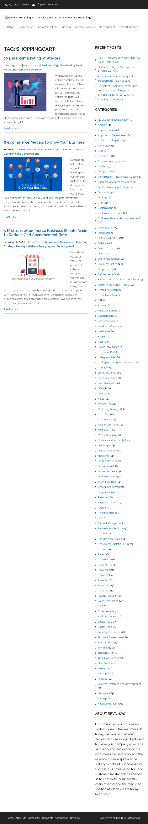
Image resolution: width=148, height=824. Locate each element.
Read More (103, 794)
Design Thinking (107, 248)
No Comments (31, 65)
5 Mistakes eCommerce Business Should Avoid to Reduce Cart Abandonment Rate (45, 233)
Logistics (103, 393)
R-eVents (103, 533)
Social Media (105, 621)
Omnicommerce (107, 471)
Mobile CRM (105, 429)
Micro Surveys (106, 414)
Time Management (109, 658)
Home (10, 27)
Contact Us (34, 818)
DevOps (102, 253)
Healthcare (104, 331)
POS (100, 518)
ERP (100, 300)
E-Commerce (65, 149)
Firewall (102, 305)
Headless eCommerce (110, 326)
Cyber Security (106, 227)
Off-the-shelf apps (108, 461)
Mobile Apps (105, 419)
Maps (101, 398)
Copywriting (105, 192)
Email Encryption (108, 289)
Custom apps (105, 207)
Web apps (103, 673)
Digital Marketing (47, 27)
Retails (102, 554)
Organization (105, 492)
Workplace (104, 693)
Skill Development (108, 616)
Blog (100, 150)
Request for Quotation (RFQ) (114, 543)
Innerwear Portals (108, 352)
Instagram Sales (107, 357)
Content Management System (115, 182)
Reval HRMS (105, 564)
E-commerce (25, 27)
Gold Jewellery (106, 321)
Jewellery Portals (108, 372)
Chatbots (103, 166)
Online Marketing (108, 476)
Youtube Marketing (109, 703)
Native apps (104, 445)
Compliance (105, 171)
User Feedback (106, 663)
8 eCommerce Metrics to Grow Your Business (44, 142)
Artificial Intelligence (109, 140)
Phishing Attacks (107, 512)
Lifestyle (102, 388)
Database (103, 243)
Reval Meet (104, 569)
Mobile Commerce (108, 424)
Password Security (108, 497)
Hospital (102, 336)
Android (102, 124)
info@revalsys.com (47, 4)
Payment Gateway (108, 502)
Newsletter (104, 455)
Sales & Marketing (108, 601)
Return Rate (105, 559)
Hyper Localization (108, 346)
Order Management (109, 486)
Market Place (105, 403)
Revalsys (21, 246)
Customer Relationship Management (119, 218)
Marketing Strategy (30, 69)
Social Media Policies (110, 632)
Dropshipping (106, 269)
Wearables (104, 668)
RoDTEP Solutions (108, 595)
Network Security (129, 27)
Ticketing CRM (106, 652)
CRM (100, 202)
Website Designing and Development (51, 246)
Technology (104, 647)
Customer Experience (110, 213)
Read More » (11, 128)
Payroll (102, 507)
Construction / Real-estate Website (118, 176)
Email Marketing (107, 295)
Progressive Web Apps (111, 528)
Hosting (102, 341)
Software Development (111, 637)
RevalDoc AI (105, 580)
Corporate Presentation (55, 818)
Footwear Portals (107, 310)
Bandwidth (104, 145)
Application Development (112, 135)
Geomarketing (106, 315)
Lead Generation (107, 383)
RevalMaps (104, 585)
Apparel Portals (107, 130)
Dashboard (104, 232)
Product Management (110, 523)
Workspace (104, 698)
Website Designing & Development (95, 27)
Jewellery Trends (107, 378)
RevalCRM (104, 575)
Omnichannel (106, 466)
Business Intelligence (110, 161)
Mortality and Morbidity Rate (114, 440)
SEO (100, 606)
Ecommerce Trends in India (113, 284)
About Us (20, 818)
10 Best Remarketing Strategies (32, 58)
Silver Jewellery (107, 611)
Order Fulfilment (107, 481)
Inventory (103, 367)
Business (66, 27)
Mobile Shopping (107, 435)
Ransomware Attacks (110, 538)
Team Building (106, 642)
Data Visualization (108, 238)
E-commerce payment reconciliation (119, 279)
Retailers (103, 549)
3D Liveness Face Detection (113, 119)
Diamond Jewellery (109, 258)
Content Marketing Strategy (113, 187)
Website (102, 678)
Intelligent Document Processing (116, 362)
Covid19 (102, 197)
